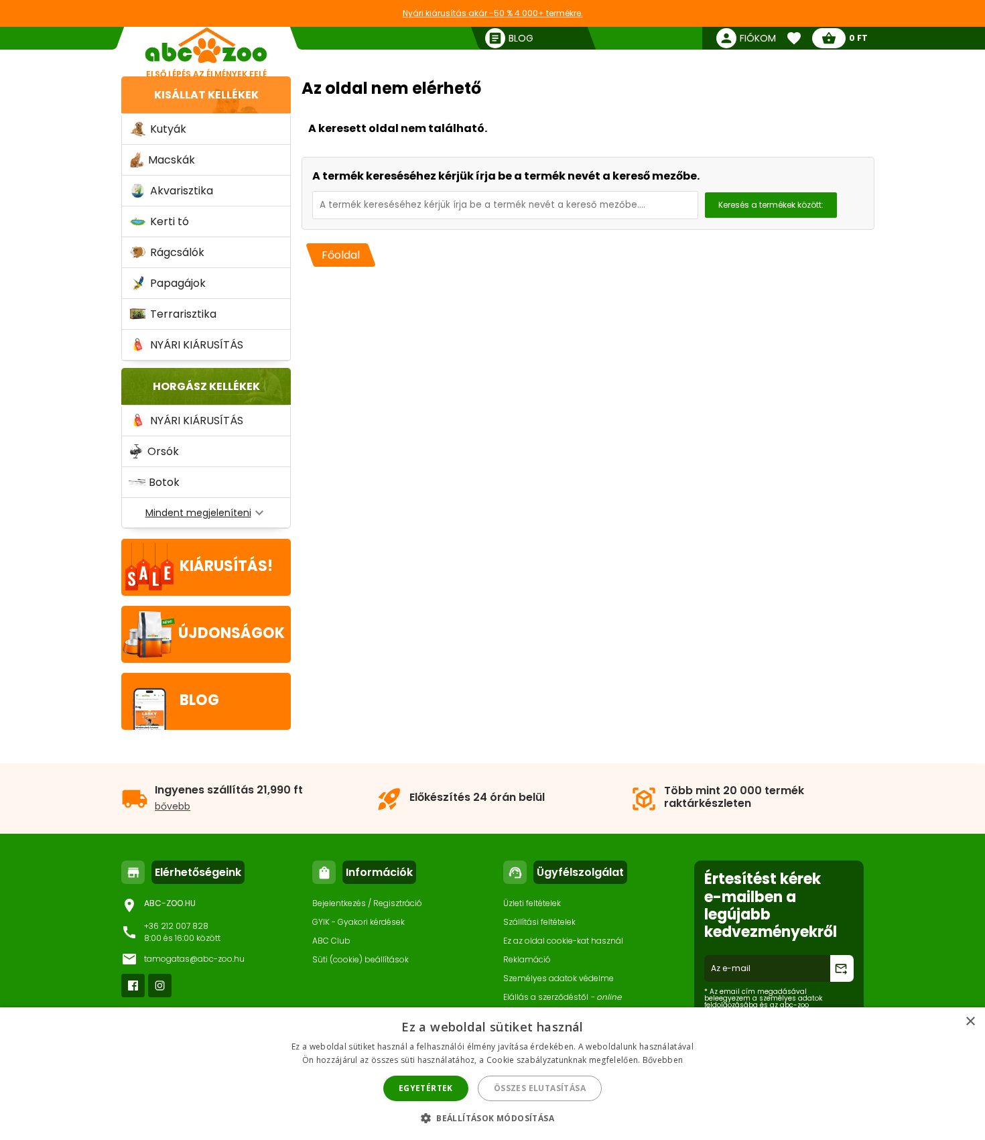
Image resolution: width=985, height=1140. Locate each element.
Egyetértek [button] (426, 1088)
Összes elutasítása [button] (540, 1088)
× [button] (970, 1022)
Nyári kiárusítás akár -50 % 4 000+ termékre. (493, 13)
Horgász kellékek (206, 386)
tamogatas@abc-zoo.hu (194, 958)
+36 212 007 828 (176, 926)
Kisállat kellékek (206, 95)
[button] (492, 1117)
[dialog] (492, 1073)
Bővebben (663, 1060)
